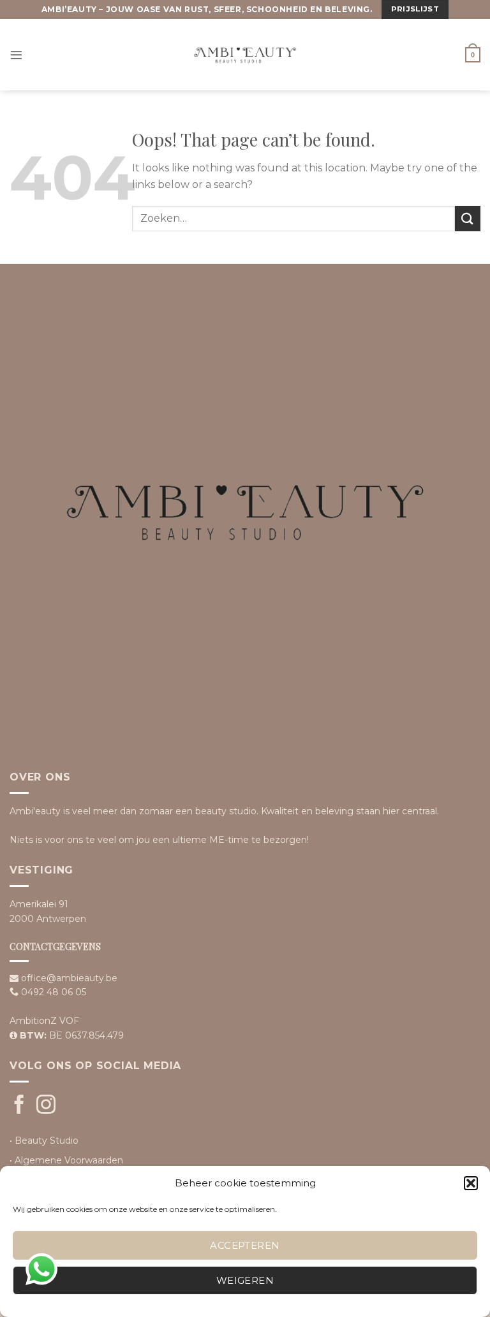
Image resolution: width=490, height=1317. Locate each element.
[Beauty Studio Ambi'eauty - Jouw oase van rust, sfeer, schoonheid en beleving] (245, 55)
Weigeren (245, 1280)
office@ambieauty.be (69, 978)
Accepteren (245, 1245)
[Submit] (467, 218)
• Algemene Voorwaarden (66, 1160)
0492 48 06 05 (53, 992)
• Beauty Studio (44, 1140)
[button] (470, 1183)
